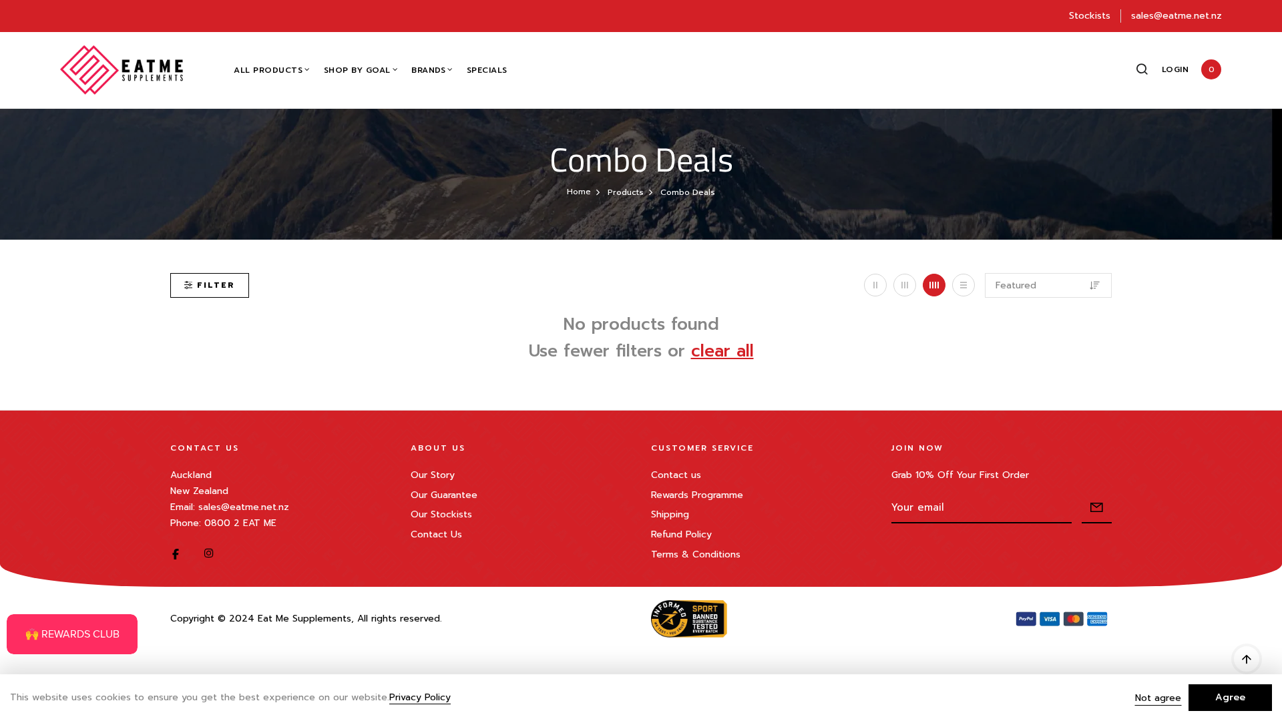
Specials (487, 70)
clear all (722, 351)
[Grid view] (875, 285)
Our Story (433, 475)
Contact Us (436, 534)
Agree (1230, 697)
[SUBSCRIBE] (1097, 508)
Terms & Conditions (695, 554)
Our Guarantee (444, 495)
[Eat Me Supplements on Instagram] (209, 554)
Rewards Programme (697, 495)
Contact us (676, 475)
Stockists (1089, 16)
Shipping (670, 514)
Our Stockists (441, 514)
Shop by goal (357, 70)
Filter (216, 285)
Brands (428, 70)
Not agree (1158, 698)
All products (268, 70)
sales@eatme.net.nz (1176, 16)
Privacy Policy (420, 698)
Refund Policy (681, 534)
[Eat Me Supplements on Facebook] (175, 554)
